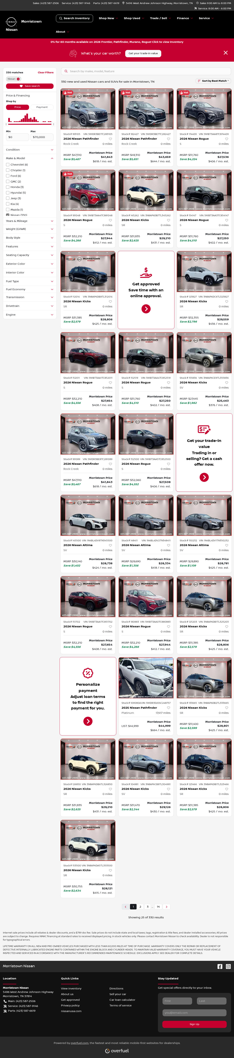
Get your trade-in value (143, 53)
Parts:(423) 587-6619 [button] (21, 1010)
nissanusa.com (71, 1011)
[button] (158, 3)
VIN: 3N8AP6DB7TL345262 (155, 215)
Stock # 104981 (130, 784)
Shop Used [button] (132, 18)
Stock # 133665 (188, 703)
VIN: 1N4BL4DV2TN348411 (156, 540)
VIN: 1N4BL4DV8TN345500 (97, 540)
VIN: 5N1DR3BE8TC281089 (97, 459)
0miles (107, 143)
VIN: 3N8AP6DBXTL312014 (97, 296)
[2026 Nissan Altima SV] (88, 515)
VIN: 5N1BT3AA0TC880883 (155, 621)
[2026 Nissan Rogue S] (204, 108)
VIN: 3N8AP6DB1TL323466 (214, 784)
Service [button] (204, 18)
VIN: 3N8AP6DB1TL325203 (214, 621)
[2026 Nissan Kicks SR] (146, 190)
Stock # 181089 (71, 459)
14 (158, 906)
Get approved (70, 999)
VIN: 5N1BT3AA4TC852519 (156, 377)
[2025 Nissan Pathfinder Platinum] (146, 677)
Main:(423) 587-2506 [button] (21, 1001)
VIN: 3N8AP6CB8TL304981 (156, 784)
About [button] (60, 32)
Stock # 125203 (188, 621)
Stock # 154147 (188, 215)
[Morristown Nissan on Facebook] (218, 966)
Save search (32, 86)
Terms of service (121, 1005)
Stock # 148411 (130, 540)
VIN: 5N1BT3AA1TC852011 (98, 377)
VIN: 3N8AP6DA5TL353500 (97, 865)
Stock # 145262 (130, 215)
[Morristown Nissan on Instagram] (227, 966)
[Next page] (166, 907)
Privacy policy (70, 1005)
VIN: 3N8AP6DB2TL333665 (213, 703)
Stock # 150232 (188, 540)
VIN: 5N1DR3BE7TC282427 (156, 134)
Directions (116, 988)
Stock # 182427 (130, 134)
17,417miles (163, 713)
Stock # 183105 (71, 134)
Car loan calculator (122, 999)
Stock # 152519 (130, 377)
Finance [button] (183, 18)
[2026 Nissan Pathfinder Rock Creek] (88, 108)
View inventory (71, 988)
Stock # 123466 (188, 784)
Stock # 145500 (72, 540)
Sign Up (194, 1024)
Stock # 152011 (71, 377)
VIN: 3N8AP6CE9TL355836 (214, 377)
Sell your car (118, 994)
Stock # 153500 (72, 865)
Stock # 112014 (71, 296)
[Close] (225, 52)
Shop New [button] (106, 18)
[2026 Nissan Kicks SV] (204, 352)
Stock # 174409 (188, 134)
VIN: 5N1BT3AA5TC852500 (155, 459)
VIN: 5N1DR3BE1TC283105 (97, 134)
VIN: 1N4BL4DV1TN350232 (214, 540)
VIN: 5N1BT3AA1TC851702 (98, 621)
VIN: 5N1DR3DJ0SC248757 (156, 703)
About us (67, 994)
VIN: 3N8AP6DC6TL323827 (214, 296)
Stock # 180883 (130, 621)
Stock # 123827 (188, 296)
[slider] (6, 124)
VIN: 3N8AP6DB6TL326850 (97, 784)
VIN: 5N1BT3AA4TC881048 (97, 215)
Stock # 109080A (131, 703)
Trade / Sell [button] (158, 18)
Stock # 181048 (71, 215)
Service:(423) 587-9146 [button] (23, 1006)
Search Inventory (77, 18)
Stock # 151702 (71, 621)
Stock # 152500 (130, 459)
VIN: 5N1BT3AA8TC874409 (214, 134)
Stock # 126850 (72, 784)
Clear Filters (46, 72)
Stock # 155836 (188, 377)
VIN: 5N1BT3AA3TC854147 (214, 215)
